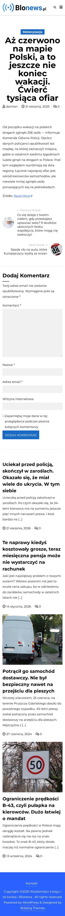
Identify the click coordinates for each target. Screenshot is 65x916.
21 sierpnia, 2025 (37, 106)
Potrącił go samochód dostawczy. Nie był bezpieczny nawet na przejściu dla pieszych (28, 681)
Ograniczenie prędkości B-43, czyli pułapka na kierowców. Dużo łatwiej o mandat (31, 808)
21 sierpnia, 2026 (19, 528)
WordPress (30, 902)
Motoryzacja (32, 32)
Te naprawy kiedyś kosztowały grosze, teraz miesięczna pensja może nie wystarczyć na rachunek (31, 556)
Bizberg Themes (32, 908)
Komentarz (11, 305)
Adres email (12, 382)
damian (11, 106)
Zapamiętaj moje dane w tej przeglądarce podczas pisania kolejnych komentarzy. (27, 421)
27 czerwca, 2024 (19, 734)
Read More (22, 196)
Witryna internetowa (18, 399)
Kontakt (32, 883)
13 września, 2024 (19, 856)
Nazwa (8, 365)
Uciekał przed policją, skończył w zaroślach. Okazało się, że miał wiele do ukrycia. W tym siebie (31, 477)
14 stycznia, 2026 (19, 606)
